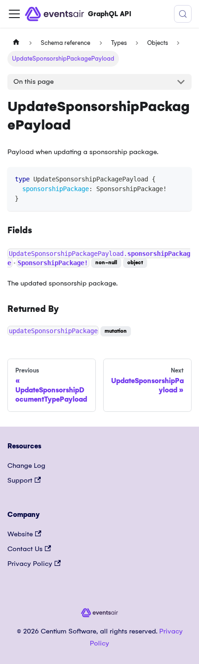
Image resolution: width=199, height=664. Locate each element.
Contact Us (25, 549)
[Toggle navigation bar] (14, 14)
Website (20, 534)
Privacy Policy (29, 563)
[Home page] (16, 43)
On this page (33, 81)
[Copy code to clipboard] (180, 178)
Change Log (26, 465)
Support (19, 480)
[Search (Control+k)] (183, 14)
